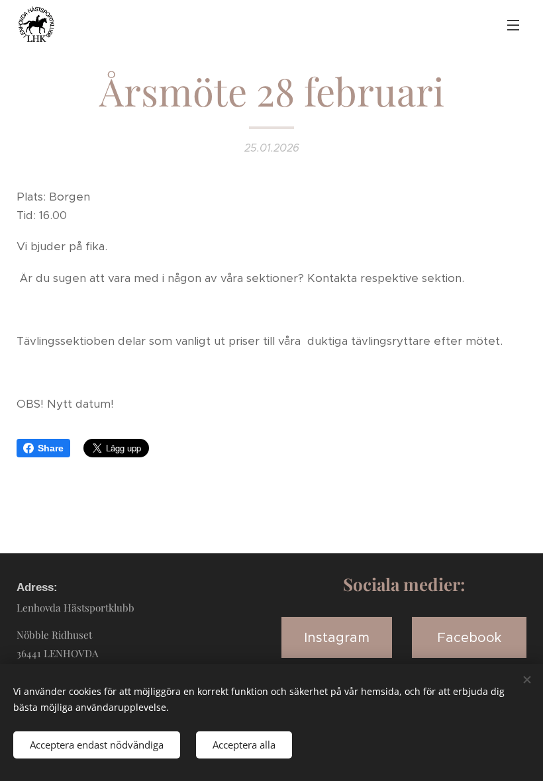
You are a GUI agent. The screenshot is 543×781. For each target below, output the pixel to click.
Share (51, 448)
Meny (513, 24)
